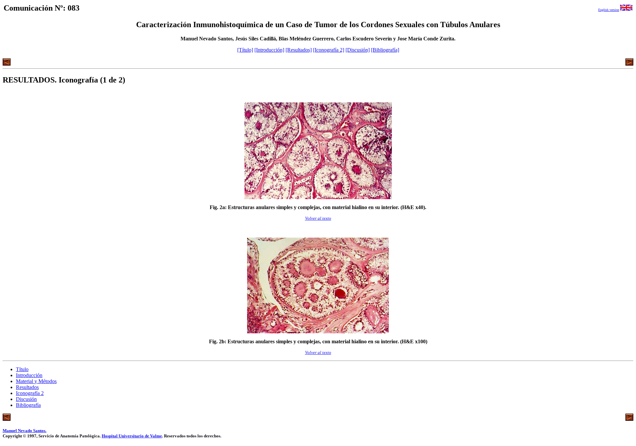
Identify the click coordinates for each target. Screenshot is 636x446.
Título (22, 369)
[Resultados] (299, 50)
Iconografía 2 (30, 393)
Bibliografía (28, 405)
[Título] (245, 50)
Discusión (26, 399)
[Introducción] (269, 50)
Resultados (27, 387)
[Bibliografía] (385, 50)
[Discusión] (357, 50)
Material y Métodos (36, 381)
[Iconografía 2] (328, 50)
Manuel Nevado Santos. (24, 430)
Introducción (29, 375)
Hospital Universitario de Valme (132, 435)
